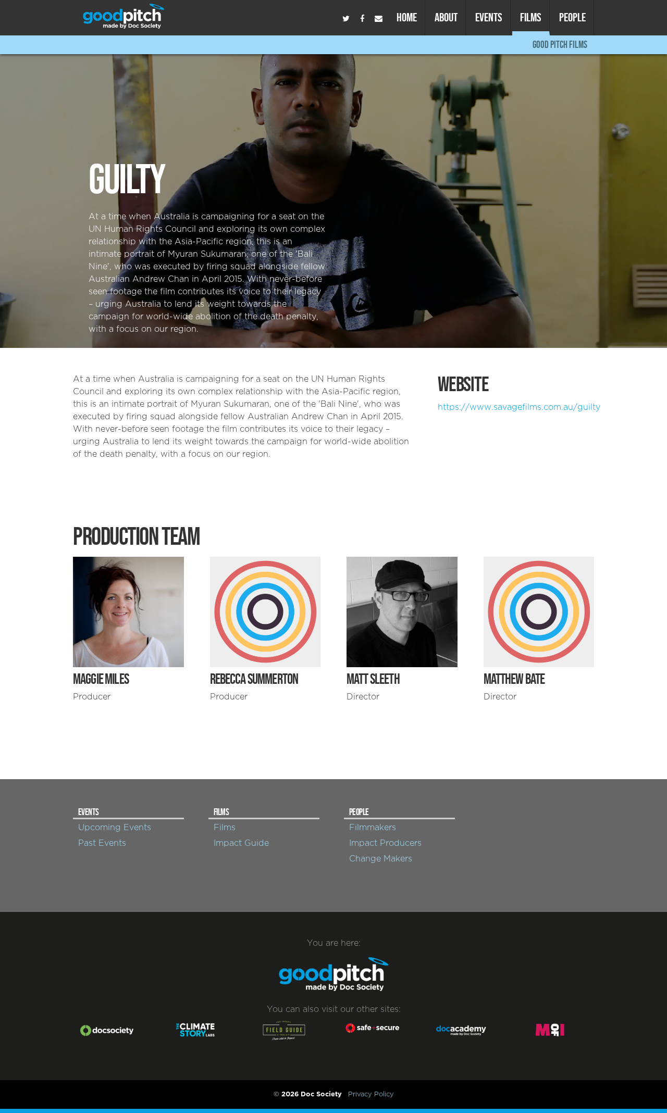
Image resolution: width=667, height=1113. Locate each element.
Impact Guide (241, 843)
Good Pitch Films (560, 44)
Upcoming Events (114, 827)
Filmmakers (372, 827)
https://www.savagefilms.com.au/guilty (519, 407)
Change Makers (380, 859)
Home (407, 17)
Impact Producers (385, 843)
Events (488, 17)
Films (530, 17)
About (446, 17)
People (572, 17)
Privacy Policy (371, 1094)
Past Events (102, 843)
